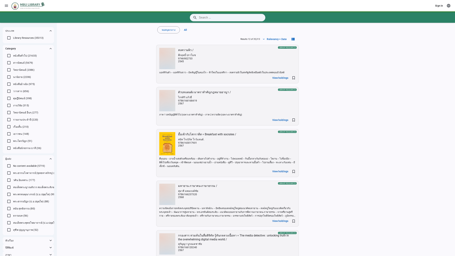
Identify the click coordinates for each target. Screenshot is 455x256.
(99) (34, 194)
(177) (24, 180)
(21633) (25, 55)
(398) (22, 98)
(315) (21, 105)
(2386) (23, 69)
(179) (36, 173)
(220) (25, 119)
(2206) (22, 77)
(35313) (28, 37)
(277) (25, 112)
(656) (21, 91)
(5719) (29, 165)
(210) (21, 126)
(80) (24, 208)
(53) (38, 222)
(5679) (23, 62)
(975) (24, 84)
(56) (20, 215)
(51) (22, 141)
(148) (21, 133)
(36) (27, 148)
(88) (31, 201)
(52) (25, 229)
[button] (28, 30)
